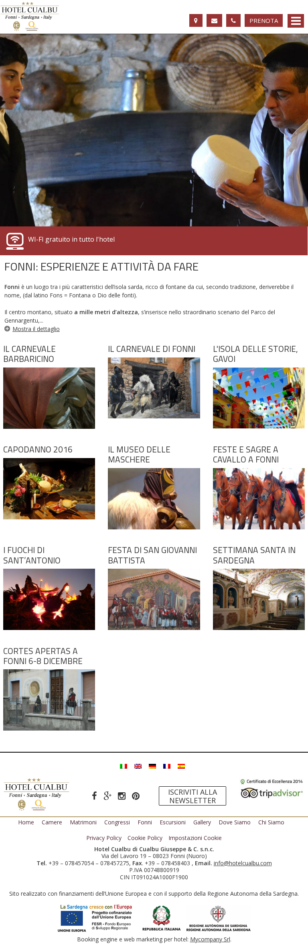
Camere (52, 822)
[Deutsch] (152, 765)
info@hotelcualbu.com (243, 863)
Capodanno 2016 (38, 449)
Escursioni (173, 822)
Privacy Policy (104, 838)
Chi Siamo (271, 822)
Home (26, 822)
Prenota (263, 20)
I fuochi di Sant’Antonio (32, 554)
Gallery (202, 822)
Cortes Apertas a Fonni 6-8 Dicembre (43, 655)
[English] (138, 765)
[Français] (166, 765)
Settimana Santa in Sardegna (254, 554)
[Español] (181, 765)
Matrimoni (83, 822)
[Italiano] (123, 765)
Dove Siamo (235, 822)
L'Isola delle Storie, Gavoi (255, 353)
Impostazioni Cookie (195, 838)
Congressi (117, 822)
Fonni (145, 822)
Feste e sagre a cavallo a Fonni (246, 454)
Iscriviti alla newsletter (192, 796)
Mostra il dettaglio (36, 329)
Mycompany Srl (210, 939)
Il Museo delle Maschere (139, 454)
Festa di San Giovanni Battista (152, 554)
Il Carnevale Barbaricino (29, 353)
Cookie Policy (145, 838)
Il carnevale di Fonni (151, 348)
